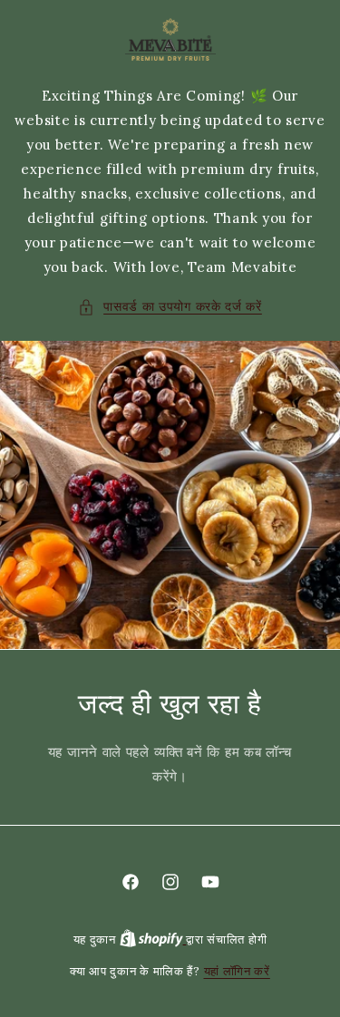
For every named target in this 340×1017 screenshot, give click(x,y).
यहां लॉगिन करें (237, 971)
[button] (170, 306)
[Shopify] (153, 939)
